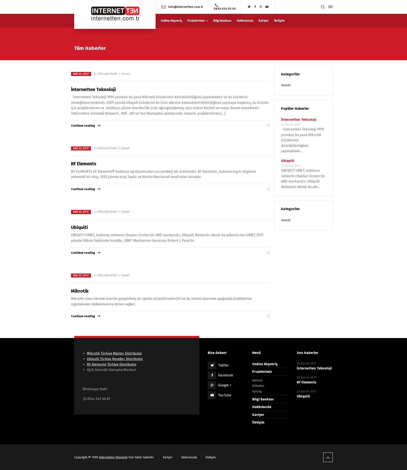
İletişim (258, 422)
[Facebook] (255, 7)
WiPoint (257, 380)
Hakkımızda (261, 407)
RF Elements (83, 164)
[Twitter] (249, 7)
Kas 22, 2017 (81, 148)
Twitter (223, 365)
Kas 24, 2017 (81, 73)
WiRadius (258, 386)
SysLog (257, 391)
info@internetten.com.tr (185, 6)
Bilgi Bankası (263, 399)
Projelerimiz (262, 372)
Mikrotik (80, 291)
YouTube (224, 395)
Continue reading (83, 126)
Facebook (225, 375)
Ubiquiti (79, 227)
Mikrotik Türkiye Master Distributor (114, 353)
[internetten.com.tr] (115, 14)
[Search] (322, 6)
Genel (126, 74)
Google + (224, 385)
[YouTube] (267, 7)
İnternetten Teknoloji (93, 89)
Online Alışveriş (264, 364)
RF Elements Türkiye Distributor (112, 364)
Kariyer (258, 415)
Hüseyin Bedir (107, 74)
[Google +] (261, 7)
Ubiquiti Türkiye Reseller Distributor (115, 359)
